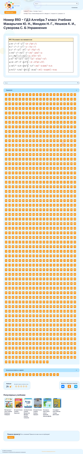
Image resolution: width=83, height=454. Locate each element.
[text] (26, 386)
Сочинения (74, 7)
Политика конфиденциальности (48, 451)
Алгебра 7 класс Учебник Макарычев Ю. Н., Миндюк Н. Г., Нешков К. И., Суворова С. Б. (44, 13)
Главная (26, 11)
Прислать (11, 437)
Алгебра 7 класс (37, 11)
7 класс (30, 11)
